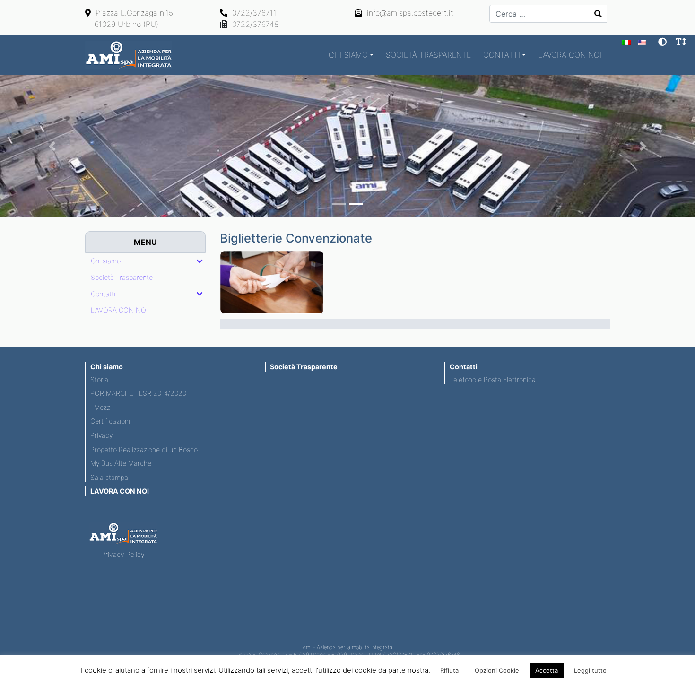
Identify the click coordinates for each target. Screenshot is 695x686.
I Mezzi (101, 407)
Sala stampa (109, 477)
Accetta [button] (546, 670)
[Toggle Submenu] (200, 261)
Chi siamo (348, 55)
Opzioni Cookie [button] (497, 670)
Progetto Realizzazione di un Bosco (144, 449)
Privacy (101, 435)
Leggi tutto (590, 670)
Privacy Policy (123, 554)
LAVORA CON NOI (569, 55)
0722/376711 (253, 12)
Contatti (501, 55)
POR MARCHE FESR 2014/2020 (138, 393)
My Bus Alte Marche (120, 463)
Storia (99, 379)
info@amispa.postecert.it (409, 12)
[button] (52, 146)
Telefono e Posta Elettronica (493, 379)
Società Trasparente (428, 55)
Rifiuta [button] (449, 670)
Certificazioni (110, 421)
